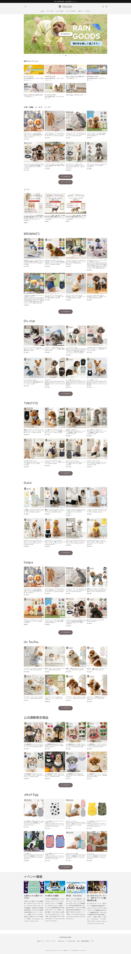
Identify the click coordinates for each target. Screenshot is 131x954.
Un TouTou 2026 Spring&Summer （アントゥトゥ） (54, 96)
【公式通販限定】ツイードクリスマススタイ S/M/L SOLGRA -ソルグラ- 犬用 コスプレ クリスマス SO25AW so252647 (97, 745)
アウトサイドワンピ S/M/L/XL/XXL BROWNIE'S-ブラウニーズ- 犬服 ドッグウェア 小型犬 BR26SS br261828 (75, 297)
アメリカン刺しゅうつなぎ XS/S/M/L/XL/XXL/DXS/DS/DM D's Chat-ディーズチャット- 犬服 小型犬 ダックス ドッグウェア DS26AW (34, 382)
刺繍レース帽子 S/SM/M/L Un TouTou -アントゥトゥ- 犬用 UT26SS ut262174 (76, 669)
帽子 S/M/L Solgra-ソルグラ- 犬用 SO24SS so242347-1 (95, 620)
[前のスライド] (55, 55)
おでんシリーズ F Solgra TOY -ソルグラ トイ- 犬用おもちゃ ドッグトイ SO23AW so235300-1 (34, 621)
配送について (40, 941)
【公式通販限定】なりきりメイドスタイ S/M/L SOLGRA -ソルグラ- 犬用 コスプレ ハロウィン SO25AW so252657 (34, 775)
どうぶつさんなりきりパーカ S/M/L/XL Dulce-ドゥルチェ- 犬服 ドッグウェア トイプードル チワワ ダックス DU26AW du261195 (97, 542)
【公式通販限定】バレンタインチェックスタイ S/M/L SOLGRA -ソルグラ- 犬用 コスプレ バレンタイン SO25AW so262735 (34, 745)
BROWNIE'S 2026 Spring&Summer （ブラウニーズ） (96, 78)
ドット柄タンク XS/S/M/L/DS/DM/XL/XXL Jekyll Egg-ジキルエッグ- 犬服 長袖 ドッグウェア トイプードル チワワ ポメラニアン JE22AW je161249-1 (34, 856)
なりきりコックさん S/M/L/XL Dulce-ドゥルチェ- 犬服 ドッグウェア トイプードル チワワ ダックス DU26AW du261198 (76, 542)
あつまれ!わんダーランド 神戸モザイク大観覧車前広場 (97, 898)
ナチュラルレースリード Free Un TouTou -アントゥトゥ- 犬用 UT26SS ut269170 (34, 697)
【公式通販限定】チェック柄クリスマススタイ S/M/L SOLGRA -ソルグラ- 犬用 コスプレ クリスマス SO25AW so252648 (76, 745)
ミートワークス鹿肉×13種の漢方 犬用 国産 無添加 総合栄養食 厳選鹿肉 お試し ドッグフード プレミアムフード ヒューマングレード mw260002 (55, 217)
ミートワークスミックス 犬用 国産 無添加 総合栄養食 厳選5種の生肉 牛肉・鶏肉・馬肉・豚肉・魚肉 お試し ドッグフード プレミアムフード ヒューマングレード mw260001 (34, 218)
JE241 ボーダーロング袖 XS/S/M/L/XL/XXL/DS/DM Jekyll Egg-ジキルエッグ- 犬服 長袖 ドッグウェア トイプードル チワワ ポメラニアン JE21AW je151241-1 (76, 856)
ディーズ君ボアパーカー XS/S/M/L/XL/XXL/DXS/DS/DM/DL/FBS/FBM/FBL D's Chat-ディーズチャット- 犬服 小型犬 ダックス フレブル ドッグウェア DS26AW (97, 382)
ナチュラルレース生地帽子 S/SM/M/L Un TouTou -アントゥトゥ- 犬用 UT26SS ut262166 (96, 698)
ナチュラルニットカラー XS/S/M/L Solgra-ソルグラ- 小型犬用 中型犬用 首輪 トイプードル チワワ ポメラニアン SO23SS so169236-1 (34, 166)
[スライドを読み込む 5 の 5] (68, 55)
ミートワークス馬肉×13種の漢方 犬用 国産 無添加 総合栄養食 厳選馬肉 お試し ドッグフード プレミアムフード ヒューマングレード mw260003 (76, 217)
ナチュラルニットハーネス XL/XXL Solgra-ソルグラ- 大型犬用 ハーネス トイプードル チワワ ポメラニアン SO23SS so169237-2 (75, 166)
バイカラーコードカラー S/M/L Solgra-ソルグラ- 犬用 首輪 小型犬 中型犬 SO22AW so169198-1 (55, 165)
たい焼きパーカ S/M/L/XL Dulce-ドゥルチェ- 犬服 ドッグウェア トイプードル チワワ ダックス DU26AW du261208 (34, 511)
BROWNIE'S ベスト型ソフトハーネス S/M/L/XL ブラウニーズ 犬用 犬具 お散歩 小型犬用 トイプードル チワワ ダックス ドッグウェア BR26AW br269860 (55, 262)
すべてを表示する (65, 176)
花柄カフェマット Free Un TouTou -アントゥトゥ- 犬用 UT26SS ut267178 (55, 669)
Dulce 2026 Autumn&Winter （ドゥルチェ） (75, 77)
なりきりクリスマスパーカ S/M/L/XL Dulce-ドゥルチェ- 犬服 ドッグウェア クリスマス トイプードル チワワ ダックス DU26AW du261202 (34, 542)
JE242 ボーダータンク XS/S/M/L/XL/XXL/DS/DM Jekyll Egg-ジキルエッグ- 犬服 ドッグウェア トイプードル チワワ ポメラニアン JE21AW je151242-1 (76, 824)
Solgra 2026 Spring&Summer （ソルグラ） (33, 96)
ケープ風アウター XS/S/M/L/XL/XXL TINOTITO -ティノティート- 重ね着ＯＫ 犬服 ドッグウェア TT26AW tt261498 (55, 431)
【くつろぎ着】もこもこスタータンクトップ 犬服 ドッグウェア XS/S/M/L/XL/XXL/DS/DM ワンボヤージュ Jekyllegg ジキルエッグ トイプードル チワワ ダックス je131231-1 (96, 824)
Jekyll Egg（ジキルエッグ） (75, 95)
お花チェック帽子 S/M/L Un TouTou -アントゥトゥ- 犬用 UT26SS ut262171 (97, 669)
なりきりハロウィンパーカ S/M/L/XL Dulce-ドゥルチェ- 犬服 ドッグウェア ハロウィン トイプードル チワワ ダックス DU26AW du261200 (55, 542)
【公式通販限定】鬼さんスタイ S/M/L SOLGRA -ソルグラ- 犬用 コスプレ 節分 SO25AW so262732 (54, 745)
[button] (25, 6)
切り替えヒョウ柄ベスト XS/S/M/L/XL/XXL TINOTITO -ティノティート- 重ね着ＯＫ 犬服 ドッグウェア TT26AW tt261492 (76, 431)
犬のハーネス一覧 (65, 182)
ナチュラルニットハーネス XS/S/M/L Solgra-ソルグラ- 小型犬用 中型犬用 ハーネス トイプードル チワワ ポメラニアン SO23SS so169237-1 (33, 135)
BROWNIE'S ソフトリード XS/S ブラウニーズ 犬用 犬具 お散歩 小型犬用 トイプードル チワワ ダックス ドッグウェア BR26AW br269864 (34, 262)
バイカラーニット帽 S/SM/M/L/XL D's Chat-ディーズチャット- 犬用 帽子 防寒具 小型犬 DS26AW (55, 349)
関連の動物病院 (85, 941)
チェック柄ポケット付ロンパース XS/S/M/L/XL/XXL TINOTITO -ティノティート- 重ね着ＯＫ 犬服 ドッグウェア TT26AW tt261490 (97, 431)
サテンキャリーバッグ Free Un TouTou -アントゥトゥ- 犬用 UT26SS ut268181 (34, 669)
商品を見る (65, 34)
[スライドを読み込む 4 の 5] (66, 55)
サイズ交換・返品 (70, 941)
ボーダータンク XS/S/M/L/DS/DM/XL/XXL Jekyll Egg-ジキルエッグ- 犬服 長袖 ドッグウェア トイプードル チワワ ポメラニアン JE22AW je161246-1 (97, 856)
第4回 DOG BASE (74, 896)
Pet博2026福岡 (52, 896)
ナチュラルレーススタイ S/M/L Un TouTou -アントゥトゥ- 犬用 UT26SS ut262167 (76, 697)
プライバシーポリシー (50, 941)
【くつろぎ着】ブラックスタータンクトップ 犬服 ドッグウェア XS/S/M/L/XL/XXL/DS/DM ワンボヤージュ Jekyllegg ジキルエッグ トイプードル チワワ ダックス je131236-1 (54, 824)
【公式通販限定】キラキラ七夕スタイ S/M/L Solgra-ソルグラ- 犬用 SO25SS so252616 (75, 775)
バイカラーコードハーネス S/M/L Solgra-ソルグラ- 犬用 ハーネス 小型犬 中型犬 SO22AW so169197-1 (97, 134)
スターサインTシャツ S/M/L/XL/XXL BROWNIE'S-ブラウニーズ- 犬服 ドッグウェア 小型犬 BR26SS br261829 (54, 297)
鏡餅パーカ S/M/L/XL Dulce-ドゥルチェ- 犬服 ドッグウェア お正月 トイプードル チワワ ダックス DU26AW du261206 (55, 511)
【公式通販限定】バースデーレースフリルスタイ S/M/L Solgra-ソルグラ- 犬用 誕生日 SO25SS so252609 (97, 775)
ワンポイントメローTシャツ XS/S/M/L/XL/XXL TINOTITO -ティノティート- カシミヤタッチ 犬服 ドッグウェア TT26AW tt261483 (97, 462)
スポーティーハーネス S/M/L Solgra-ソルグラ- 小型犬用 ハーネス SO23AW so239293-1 (97, 165)
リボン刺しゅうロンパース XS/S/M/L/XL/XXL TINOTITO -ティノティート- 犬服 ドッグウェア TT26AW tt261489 (34, 462)
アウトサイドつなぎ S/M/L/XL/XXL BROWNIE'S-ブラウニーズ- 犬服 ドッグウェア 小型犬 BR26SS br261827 (96, 297)
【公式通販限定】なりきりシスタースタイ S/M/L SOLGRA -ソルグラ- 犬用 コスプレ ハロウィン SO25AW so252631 (55, 775)
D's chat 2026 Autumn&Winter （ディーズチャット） (33, 78)
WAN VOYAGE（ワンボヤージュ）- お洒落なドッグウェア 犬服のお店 (63, 950)
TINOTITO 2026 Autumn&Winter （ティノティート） (54, 78)
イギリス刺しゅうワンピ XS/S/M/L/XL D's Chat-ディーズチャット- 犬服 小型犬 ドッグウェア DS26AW (97, 349)
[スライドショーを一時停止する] (75, 55)
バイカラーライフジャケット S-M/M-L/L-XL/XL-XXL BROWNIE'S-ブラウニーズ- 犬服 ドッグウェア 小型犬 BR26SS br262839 (76, 262)
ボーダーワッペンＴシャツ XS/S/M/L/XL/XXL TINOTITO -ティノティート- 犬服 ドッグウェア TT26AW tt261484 (76, 462)
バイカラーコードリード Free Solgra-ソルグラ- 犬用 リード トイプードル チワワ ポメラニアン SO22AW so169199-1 (76, 134)
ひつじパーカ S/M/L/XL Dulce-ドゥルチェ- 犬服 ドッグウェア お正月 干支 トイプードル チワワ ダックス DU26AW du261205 (76, 511)
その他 (78, 941)
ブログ (92, 941)
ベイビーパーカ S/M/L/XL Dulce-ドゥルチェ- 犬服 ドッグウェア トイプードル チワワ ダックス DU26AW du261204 (97, 511)
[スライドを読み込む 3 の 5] (63, 55)
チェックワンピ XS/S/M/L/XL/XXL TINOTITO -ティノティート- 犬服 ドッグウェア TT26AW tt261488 (55, 462)
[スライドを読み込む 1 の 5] (59, 55)
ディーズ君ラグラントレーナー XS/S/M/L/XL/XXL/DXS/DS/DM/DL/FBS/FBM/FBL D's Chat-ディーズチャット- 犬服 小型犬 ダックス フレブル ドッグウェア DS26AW (76, 382)
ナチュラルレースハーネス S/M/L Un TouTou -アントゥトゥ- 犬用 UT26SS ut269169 (53, 698)
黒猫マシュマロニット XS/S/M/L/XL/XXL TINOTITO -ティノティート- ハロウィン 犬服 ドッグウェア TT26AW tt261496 (34, 431)
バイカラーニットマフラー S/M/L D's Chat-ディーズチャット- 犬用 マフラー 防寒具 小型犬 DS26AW (34, 349)
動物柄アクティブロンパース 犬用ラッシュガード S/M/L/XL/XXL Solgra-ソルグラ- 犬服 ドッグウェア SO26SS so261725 (97, 590)
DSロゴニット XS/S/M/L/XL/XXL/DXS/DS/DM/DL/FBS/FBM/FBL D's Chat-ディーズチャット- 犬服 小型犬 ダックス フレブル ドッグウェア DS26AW (55, 382)
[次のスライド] (72, 55)
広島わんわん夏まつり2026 (33, 897)
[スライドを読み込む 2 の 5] (61, 55)
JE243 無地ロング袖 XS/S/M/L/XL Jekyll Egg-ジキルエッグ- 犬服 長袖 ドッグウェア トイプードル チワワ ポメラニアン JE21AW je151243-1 (34, 823)
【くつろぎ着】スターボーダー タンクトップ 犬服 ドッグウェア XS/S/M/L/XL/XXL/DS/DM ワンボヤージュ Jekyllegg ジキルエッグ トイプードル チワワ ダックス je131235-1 (55, 856)
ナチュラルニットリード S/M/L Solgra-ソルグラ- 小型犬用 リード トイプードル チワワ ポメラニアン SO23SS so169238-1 (55, 134)
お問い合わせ (61, 941)
